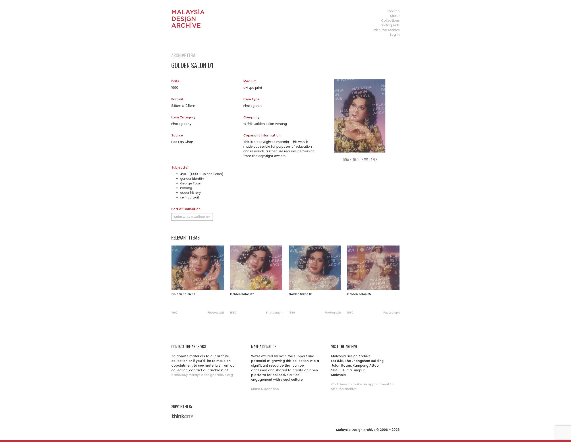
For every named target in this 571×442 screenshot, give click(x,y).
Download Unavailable (360, 159)
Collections (390, 20)
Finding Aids (390, 25)
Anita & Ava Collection (192, 217)
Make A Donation (265, 389)
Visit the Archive (387, 30)
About (395, 16)
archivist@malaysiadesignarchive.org (202, 375)
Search (394, 11)
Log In (395, 34)
